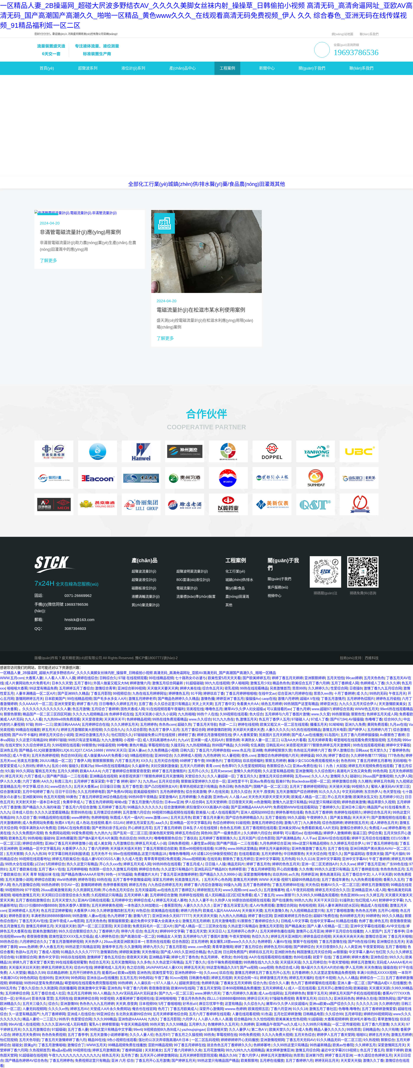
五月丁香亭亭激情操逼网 (132, 879)
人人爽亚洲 (352, 947)
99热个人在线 (207, 714)
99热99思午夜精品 (142, 797)
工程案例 (227, 68)
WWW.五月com (12, 678)
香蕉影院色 (172, 905)
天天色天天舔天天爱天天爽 (269, 797)
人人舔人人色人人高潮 (215, 1019)
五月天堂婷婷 (216, 802)
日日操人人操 (215, 864)
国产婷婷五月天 (183, 1060)
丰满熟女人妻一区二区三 (260, 740)
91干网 (196, 693)
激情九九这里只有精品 (289, 802)
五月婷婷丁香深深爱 (89, 781)
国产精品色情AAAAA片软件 (82, 874)
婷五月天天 (13, 776)
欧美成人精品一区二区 (308, 797)
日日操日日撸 (110, 786)
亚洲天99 (62, 978)
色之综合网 (135, 967)
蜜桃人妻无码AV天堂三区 (390, 786)
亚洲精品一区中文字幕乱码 (190, 823)
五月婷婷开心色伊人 (242, 931)
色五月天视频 (54, 797)
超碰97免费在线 (325, 916)
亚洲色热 (144, 973)
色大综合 (256, 714)
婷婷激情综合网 (344, 781)
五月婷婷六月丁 (379, 730)
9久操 (9, 771)
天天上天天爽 (202, 704)
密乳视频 (231, 688)
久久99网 (242, 745)
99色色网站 (28, 978)
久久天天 (397, 1024)
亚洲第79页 (314, 1055)
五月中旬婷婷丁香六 (37, 792)
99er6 (137, 1029)
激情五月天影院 (271, 926)
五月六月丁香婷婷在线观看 (209, 1014)
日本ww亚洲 (173, 802)
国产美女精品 (340, 817)
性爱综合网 (339, 688)
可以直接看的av (279, 709)
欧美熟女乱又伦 (365, 797)
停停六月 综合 (131, 931)
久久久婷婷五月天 (124, 724)
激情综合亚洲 (375, 936)
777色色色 (396, 755)
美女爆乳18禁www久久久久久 (233, 941)
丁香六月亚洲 (280, 1009)
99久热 (321, 755)
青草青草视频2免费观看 (162, 859)
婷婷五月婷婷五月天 (56, 967)
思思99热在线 (81, 812)
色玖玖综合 (127, 838)
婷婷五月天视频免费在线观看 (370, 766)
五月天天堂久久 (64, 900)
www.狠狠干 (285, 895)
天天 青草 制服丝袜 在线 (40, 874)
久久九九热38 (35, 854)
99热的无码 (378, 693)
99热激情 (79, 916)
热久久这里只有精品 (81, 864)
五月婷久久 (197, 1024)
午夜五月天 (397, 693)
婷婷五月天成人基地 (171, 900)
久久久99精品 (176, 1024)
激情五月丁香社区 (323, 1009)
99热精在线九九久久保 (260, 962)
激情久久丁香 (373, 1060)
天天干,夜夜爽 (263, 792)
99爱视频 (107, 998)
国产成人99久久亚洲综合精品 (183, 952)
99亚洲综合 (105, 1014)
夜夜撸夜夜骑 (400, 921)
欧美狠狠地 (249, 1060)
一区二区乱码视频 (205, 1040)
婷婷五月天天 (194, 967)
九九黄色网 (311, 823)
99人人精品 (102, 993)
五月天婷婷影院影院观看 (198, 1055)
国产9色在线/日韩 (361, 941)
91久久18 (300, 1009)
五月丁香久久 (195, 962)
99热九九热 (303, 900)
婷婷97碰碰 (57, 740)
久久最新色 (140, 766)
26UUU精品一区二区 (56, 761)
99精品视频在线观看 (54, 817)
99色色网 (380, 771)
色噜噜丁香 (373, 719)
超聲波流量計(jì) (144, 571)
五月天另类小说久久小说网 (155, 714)
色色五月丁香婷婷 (318, 812)
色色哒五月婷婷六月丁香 (312, 750)
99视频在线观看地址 (34, 859)
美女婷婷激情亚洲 (280, 1050)
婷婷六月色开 (190, 910)
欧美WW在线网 (183, 988)
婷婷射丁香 (186, 735)
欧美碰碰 (360, 988)
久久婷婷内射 (389, 1004)
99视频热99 (14, 890)
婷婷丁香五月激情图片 (169, 771)
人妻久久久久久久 (197, 905)
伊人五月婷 (353, 967)
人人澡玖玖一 (144, 983)
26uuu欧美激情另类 (56, 890)
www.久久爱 (320, 714)
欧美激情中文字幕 (92, 988)
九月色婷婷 (211, 755)
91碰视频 (243, 823)
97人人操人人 (166, 983)
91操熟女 (346, 900)
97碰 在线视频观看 (132, 678)
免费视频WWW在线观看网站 (295, 807)
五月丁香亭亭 (394, 931)
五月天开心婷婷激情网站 (159, 1055)
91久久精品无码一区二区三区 (339, 1040)
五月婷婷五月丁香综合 (76, 688)
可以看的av (293, 833)
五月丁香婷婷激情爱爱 (379, 1009)
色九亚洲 (214, 952)
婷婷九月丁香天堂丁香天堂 (33, 962)
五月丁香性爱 (132, 786)
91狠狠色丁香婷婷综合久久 (258, 921)
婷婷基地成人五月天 (109, 967)
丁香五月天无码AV (300, 1040)
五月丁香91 (83, 683)
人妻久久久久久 (277, 730)
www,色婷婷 (28, 947)
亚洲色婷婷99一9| (188, 973)
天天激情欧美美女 (392, 704)
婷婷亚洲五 (328, 704)
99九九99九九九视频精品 (245, 1050)
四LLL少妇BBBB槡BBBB (226, 998)
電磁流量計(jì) (186, 588)
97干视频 (32, 890)
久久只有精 (390, 1029)
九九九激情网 (111, 740)
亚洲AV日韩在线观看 (93, 900)
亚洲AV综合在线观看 (334, 838)
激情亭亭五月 (112, 947)
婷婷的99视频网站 (377, 1014)
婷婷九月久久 (153, 947)
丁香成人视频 (49, 952)
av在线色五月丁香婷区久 (176, 890)
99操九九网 (232, 885)
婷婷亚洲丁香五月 (230, 699)
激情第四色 (108, 952)
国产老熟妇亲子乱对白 (109, 828)
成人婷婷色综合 (107, 936)
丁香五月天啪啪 (400, 936)
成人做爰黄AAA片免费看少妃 (105, 755)
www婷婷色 (80, 817)
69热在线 (104, 879)
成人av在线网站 (270, 993)
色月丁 (163, 1009)
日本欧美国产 (55, 699)
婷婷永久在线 (366, 998)
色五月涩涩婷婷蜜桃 (56, 910)
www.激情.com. (157, 817)
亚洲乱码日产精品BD (210, 869)
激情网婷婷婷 (91, 885)
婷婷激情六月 (140, 683)
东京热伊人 (372, 792)
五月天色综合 (304, 1035)
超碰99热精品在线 (306, 879)
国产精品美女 (295, 926)
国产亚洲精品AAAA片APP (251, 807)
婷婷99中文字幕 (172, 931)
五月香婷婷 (300, 973)
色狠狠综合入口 (279, 766)
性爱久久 (335, 854)
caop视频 (266, 967)
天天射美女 (153, 1050)
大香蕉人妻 (34, 678)
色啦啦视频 (307, 905)
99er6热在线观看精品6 (112, 766)
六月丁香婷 (31, 781)
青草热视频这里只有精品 (198, 786)
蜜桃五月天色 (45, 771)
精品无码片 (236, 864)
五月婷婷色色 (294, 993)
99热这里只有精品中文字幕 (111, 1029)
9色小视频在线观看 (122, 1040)
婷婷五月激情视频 (375, 885)
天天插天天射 (65, 926)
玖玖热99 (280, 874)
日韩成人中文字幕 (294, 921)
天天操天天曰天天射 (24, 967)
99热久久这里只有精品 (331, 869)
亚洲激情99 (69, 1004)
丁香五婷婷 (341, 957)
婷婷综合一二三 (372, 978)
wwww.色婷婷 (235, 1009)
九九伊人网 (403, 776)
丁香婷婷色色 (399, 750)
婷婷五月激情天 (363, 962)
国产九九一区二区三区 (176, 993)
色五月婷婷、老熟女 (215, 957)
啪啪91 (361, 1035)
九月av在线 (398, 724)
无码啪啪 (400, 761)
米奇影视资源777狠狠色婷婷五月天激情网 (318, 745)
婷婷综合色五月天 (377, 812)
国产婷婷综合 (303, 947)
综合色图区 (180, 941)
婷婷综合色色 (149, 869)
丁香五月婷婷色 (61, 1060)
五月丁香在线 (338, 848)
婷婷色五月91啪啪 (278, 947)
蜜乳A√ (94, 1024)
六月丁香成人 (34, 776)
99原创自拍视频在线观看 (251, 900)
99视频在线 (82, 1050)
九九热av (150, 781)
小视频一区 (132, 740)
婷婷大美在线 (190, 688)
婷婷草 (278, 833)
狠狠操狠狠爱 (118, 921)
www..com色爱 (199, 947)
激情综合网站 (286, 905)
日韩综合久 (108, 678)
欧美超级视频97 (146, 792)
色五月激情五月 (12, 926)
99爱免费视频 (81, 833)
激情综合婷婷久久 (353, 828)
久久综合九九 (114, 730)
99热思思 (354, 1029)
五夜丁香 (145, 704)
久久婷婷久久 (318, 688)
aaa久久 (161, 823)
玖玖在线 (226, 973)
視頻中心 (274, 596)
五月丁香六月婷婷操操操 (359, 735)
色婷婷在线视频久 (348, 812)
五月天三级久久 (34, 1004)
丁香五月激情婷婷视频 (66, 941)
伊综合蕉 (375, 833)
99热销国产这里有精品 (301, 704)
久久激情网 (132, 947)
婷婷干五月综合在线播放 (370, 838)
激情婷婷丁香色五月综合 (106, 957)
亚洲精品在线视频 (103, 776)
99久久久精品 (392, 916)
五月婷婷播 (187, 797)
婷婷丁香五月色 (258, 864)
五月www (302, 776)
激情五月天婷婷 (245, 879)
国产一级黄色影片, (227, 833)
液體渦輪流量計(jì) (146, 596)
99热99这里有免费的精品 (43, 983)
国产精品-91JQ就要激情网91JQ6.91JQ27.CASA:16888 (61, 750)
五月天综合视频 (166, 761)
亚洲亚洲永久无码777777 (171, 916)
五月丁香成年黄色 (335, 879)
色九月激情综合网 (26, 885)
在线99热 (46, 978)
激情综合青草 (105, 688)
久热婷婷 (247, 1024)
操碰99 (48, 838)
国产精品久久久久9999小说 (220, 874)
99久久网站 (24, 771)
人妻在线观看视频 (245, 1014)
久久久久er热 (58, 1009)
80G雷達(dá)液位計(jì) (193, 580)
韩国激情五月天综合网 (314, 952)
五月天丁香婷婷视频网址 (308, 786)
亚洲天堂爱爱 (64, 704)
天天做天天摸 (252, 910)
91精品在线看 (346, 921)
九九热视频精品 (198, 745)
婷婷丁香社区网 (260, 916)
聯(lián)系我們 (369, 34)
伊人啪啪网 (239, 683)
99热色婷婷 (50, 885)
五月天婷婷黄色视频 (106, 905)
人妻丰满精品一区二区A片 (35, 693)
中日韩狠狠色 (294, 854)
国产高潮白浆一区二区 (137, 936)
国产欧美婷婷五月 (256, 678)
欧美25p (87, 766)
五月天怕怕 (335, 678)
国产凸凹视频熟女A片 (161, 786)
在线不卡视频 (325, 978)
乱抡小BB (59, 766)
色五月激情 (80, 709)
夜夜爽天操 (374, 854)
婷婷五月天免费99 (26, 1035)
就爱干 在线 (322, 957)
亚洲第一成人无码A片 (207, 740)
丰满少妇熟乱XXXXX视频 (376, 973)
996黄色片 (214, 761)
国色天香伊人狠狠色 (74, 905)
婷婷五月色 (137, 885)
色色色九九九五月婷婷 (97, 1004)
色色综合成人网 (287, 967)
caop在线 (269, 699)
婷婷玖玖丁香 (213, 693)
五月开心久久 (198, 771)
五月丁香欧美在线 (23, 869)
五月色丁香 (129, 1055)
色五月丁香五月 (372, 1050)
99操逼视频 (106, 745)
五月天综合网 (169, 781)
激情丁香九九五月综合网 (383, 688)
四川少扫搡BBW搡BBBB (38, 905)
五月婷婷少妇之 (391, 797)
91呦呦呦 (336, 724)
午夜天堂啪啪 (239, 936)
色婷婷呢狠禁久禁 (278, 750)
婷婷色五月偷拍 (388, 699)
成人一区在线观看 (302, 988)
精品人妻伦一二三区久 (39, 1019)
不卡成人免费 (301, 1029)
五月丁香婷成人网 (345, 683)
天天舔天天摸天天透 (248, 730)
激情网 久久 (339, 776)
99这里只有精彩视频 (324, 802)
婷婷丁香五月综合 (248, 947)
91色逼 (266, 1014)
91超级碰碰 (194, 683)
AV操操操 (355, 719)
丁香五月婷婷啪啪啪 (241, 693)
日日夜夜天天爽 (240, 802)
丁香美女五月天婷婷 (235, 983)
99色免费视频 (249, 1035)
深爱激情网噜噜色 (257, 874)
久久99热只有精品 (316, 1024)
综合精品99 (242, 1019)
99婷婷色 (373, 916)
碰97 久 (135, 781)
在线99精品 (313, 833)
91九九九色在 (223, 719)
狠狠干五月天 (317, 993)
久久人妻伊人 (239, 1029)
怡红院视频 (8, 1040)
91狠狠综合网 (26, 957)
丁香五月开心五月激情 (152, 1060)
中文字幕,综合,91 (35, 786)
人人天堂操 (17, 973)
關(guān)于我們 (312, 68)
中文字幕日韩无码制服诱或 (68, 854)
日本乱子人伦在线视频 (200, 828)
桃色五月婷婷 (271, 704)
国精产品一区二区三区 (270, 786)
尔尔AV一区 (70, 885)
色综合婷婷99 (223, 823)
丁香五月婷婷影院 (261, 869)
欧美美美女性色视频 (291, 1019)
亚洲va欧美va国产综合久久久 (331, 1004)
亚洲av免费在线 (305, 766)
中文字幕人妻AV (361, 952)
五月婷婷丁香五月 (112, 807)
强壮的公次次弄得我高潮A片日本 (164, 1040)
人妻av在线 (97, 916)
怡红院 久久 (385, 952)
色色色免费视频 (54, 1035)
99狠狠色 (89, 745)
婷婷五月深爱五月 (140, 823)
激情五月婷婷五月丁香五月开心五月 (262, 973)
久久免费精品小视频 (162, 750)
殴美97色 (283, 781)
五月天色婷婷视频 (45, 755)
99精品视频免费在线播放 (127, 1045)
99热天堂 (157, 1024)
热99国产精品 (222, 745)
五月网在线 (63, 998)
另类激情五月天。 (188, 879)
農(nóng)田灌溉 (237, 596)
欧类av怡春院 (343, 1045)
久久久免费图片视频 (27, 833)
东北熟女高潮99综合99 (133, 1014)
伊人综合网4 (194, 802)
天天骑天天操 (339, 786)
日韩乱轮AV (275, 745)
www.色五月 (241, 750)
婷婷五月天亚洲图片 (286, 936)
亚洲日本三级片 (353, 807)
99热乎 (64, 1019)
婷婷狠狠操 (110, 1024)
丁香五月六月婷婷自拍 (213, 750)
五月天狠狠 (14, 854)
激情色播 (207, 699)
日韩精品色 (371, 1029)
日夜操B (355, 688)
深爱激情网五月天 (391, 1045)
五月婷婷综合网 (17, 993)
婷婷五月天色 (379, 1035)
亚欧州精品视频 (160, 1045)
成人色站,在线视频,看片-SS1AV (100, 823)
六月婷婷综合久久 (33, 941)
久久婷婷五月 (365, 1045)
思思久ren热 (323, 693)
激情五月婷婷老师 (142, 699)
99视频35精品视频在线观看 (173, 812)
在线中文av (267, 693)
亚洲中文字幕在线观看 (367, 926)
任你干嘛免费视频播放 (224, 962)
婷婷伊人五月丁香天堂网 (335, 1035)
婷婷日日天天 (257, 998)
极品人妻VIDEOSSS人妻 (100, 859)
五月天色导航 (29, 1040)
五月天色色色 (374, 678)
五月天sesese (221, 771)
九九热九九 (102, 833)
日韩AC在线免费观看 (73, 828)
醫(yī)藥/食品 (235, 588)
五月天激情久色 (276, 910)
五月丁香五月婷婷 (167, 828)
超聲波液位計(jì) (144, 580)
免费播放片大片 (146, 874)
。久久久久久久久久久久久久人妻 (45, 709)
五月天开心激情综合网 (334, 988)
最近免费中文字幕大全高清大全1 (155, 921)
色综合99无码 (71, 755)
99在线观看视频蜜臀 (71, 962)
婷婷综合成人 (144, 900)
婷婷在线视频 (248, 724)
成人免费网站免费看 (37, 823)
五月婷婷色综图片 (360, 699)
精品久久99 (36, 973)
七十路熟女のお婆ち (190, 678)
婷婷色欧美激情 (354, 802)
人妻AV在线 (282, 941)
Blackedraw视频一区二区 (311, 781)
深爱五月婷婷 (162, 879)
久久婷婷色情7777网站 (368, 755)
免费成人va (378, 828)
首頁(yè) (47, 68)
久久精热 (365, 781)
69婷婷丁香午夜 (192, 761)
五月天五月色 (180, 817)
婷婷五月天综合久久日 (332, 890)
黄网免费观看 (377, 724)
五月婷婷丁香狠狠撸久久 (218, 838)
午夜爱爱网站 (373, 947)
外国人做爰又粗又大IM (110, 683)
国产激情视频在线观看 (388, 817)
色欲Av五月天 (26, 952)
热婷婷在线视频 (191, 895)
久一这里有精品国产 (24, 1014)
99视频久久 (360, 786)
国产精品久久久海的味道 (41, 807)
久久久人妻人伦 (141, 1035)
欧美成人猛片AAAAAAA (221, 910)
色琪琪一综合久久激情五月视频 (113, 869)
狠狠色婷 (232, 740)
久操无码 (177, 745)
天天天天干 (361, 817)
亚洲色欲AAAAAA (132, 1019)
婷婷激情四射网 (219, 730)
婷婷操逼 (307, 755)
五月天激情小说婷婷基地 (109, 1035)
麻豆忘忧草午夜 (211, 1004)
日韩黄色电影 (199, 978)
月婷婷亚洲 (309, 874)
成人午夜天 (21, 755)
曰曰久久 (325, 998)
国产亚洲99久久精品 (73, 693)
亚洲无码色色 (344, 998)
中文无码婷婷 (352, 792)
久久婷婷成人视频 (187, 755)
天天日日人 (216, 931)
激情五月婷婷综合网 (266, 823)
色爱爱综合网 (81, 1019)
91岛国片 (331, 735)
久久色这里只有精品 (167, 962)
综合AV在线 (83, 967)
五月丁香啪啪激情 (340, 910)
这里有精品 (233, 1004)
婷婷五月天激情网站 (276, 1055)
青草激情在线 (388, 1019)
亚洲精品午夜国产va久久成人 (278, 1024)
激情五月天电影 (334, 730)
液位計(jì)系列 (133, 68)
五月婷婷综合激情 (163, 895)
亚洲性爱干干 (237, 781)
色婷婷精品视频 (138, 719)
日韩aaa (361, 750)
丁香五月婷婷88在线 (288, 885)
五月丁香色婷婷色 (256, 885)
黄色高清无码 (330, 874)
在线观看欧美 (249, 854)
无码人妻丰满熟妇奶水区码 (338, 905)
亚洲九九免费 (355, 724)
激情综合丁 (76, 1045)
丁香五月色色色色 (191, 998)
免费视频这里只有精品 (92, 1060)
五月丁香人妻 (78, 1029)
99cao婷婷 (354, 678)
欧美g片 (30, 1045)
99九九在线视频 (217, 683)
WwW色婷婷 (66, 879)
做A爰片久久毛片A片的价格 (322, 967)
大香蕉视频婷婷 (336, 1019)
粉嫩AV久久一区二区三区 (340, 885)
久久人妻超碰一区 (221, 776)
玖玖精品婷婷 (57, 973)
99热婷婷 (125, 983)
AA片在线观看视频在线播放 (270, 957)
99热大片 (145, 838)
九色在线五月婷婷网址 (149, 693)
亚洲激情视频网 (272, 1040)
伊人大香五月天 (51, 947)
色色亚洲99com (352, 895)
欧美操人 (203, 812)
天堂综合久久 (195, 776)
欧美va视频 (126, 973)
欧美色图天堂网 (161, 833)
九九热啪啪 (186, 714)
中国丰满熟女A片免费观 (37, 828)
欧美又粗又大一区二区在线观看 (284, 724)
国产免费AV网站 (119, 792)
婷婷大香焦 (360, 957)
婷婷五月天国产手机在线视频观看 (355, 993)
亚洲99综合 (163, 755)
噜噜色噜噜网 (179, 854)
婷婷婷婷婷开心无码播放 (240, 1040)
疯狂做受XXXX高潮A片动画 (207, 807)
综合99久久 (393, 719)
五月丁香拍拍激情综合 (32, 900)
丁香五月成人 (193, 864)
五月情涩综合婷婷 (107, 812)
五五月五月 (128, 978)
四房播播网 (67, 988)
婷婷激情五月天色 (273, 978)
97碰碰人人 (300, 719)
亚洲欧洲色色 (284, 952)
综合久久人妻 (278, 983)
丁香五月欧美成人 (183, 1009)
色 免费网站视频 (57, 833)
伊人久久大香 (10, 781)
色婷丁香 (366, 921)
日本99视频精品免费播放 (241, 988)
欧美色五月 (17, 838)
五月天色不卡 (101, 854)
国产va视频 (248, 967)
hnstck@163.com (79, 620)
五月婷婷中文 (121, 900)
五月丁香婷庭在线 (365, 869)
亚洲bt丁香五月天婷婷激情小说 (68, 843)
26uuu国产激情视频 (377, 776)
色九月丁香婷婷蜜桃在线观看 (313, 983)
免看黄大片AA (248, 704)
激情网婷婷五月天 (29, 699)
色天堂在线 (391, 792)
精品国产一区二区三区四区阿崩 (47, 714)
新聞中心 (267, 68)
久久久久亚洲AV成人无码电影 (64, 1024)
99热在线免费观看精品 (169, 719)
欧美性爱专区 (162, 973)
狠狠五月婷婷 (275, 761)
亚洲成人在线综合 (81, 1014)
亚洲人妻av (137, 750)
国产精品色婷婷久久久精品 (178, 699)
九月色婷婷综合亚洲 (274, 843)
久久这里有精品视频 (278, 771)
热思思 (298, 1055)
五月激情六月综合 (136, 812)
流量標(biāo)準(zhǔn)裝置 (196, 596)
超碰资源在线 (189, 983)
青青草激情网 (222, 947)
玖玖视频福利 (253, 761)
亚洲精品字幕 (159, 957)
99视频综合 (122, 693)
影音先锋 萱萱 (42, 998)
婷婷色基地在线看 (289, 812)
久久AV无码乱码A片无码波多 (134, 993)
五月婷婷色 (148, 724)
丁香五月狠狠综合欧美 (160, 848)
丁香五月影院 (101, 693)
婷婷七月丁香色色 (185, 957)
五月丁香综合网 (193, 730)
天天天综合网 (316, 854)
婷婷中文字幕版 (398, 745)
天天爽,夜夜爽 (126, 1004)
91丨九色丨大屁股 (333, 766)
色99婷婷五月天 (352, 916)
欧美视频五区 (258, 1009)
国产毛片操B (395, 854)
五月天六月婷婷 (192, 766)
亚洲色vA (220, 797)
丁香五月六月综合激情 (79, 807)
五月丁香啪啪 (395, 947)
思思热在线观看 (158, 941)
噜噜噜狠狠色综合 (168, 838)
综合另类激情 (196, 792)
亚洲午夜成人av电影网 (66, 921)
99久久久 (396, 957)
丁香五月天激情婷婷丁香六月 (63, 1040)
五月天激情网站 (123, 962)
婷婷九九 (43, 766)
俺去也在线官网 (144, 1009)
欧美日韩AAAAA (67, 724)
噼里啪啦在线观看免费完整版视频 (359, 740)
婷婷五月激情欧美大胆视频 (81, 730)
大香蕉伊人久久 (74, 848)
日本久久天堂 (62, 683)
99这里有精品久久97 (222, 967)
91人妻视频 (231, 755)
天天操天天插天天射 (125, 848)
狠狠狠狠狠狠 (102, 761)
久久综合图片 (324, 771)
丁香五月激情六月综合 (145, 802)
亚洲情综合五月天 (390, 941)
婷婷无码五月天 (327, 1060)
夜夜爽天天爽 (136, 957)
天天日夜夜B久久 (329, 947)
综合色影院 (265, 838)
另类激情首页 (280, 688)
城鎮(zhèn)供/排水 (239, 580)
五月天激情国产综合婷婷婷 (296, 792)
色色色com (167, 724)
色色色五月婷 (230, 828)
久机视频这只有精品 (106, 895)
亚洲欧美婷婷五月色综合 (293, 916)
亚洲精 (257, 750)
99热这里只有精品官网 (82, 947)
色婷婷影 (264, 941)
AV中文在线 (395, 926)
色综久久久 (260, 936)
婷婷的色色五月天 (286, 864)
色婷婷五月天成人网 (382, 714)
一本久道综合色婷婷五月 (373, 1055)
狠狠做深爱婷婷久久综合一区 (203, 781)
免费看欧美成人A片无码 (319, 828)
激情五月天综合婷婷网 (276, 776)
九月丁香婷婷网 (53, 1014)
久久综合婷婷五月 (36, 745)
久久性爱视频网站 (251, 766)
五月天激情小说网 (19, 879)
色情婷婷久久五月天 (223, 1024)
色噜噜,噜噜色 (349, 1009)
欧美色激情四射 (45, 931)
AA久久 (47, 781)
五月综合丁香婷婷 (105, 709)
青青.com (213, 766)
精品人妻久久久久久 (329, 1029)
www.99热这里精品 (242, 848)
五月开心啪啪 (388, 910)
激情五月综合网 (307, 1050)
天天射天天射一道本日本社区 (38, 802)
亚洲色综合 (379, 957)
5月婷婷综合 (55, 864)
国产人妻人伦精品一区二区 (327, 926)
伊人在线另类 (218, 792)
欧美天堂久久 (279, 1029)
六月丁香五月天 (127, 761)
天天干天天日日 (326, 900)
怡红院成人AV (366, 900)
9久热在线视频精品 (306, 730)
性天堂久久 (378, 750)
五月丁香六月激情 (375, 1024)
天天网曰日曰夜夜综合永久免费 (65, 895)
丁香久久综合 (28, 988)
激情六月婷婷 (288, 699)
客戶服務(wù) (278, 587)
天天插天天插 (290, 962)
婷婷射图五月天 (356, 823)
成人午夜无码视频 (299, 890)
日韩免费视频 (178, 843)
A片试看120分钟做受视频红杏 (214, 854)
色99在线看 (302, 957)
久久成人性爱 (132, 859)
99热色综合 (9, 941)
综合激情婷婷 (174, 807)
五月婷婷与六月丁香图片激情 (287, 714)
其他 (228, 605)
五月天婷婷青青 (320, 740)
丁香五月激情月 (333, 699)
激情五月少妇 (260, 683)
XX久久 (146, 761)
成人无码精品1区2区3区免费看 (228, 895)
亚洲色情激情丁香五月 (308, 848)
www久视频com (235, 890)
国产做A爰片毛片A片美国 (97, 838)
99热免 (209, 1035)
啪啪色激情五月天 (26, 895)
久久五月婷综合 (314, 962)
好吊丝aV (22, 998)
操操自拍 (390, 967)
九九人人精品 (347, 978)
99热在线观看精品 (254, 688)
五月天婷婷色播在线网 (277, 931)
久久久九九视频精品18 (89, 714)
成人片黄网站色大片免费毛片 (27, 683)
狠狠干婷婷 (394, 1050)
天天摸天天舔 (379, 988)
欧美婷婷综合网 (86, 998)
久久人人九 (319, 776)
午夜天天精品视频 (134, 1024)
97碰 (29, 724)
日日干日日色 (65, 792)
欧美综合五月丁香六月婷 (310, 683)
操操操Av (252, 699)
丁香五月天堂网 (208, 988)
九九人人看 (33, 719)
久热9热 (28, 766)
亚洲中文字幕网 (267, 859)
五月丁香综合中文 (356, 874)
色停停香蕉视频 (115, 885)
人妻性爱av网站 (202, 843)
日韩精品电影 (313, 1014)
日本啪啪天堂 (216, 1029)
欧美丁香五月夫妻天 (208, 817)
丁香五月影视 (175, 947)
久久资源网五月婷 (86, 890)
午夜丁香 (161, 978)
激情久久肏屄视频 (247, 771)
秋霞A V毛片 (64, 823)
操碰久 (74, 766)
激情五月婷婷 (401, 1035)
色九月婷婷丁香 (119, 916)
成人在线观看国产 (225, 812)
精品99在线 (96, 1040)
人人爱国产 (373, 931)
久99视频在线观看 (234, 714)
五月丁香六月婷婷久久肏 (183, 1050)
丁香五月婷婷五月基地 (374, 761)
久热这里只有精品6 (242, 926)
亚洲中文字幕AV (354, 859)
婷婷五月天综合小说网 (56, 735)
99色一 (111, 874)
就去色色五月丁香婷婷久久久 (229, 1045)
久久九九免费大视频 (277, 1035)
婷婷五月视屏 (221, 978)
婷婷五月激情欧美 (106, 1050)
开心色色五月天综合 (117, 890)
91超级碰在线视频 (33, 1055)
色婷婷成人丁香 (372, 683)
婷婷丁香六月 (87, 704)
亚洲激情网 (304, 771)
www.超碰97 (321, 709)
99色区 (5, 755)
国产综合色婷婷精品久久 (244, 817)
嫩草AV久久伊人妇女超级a (244, 709)
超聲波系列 (87, 68)
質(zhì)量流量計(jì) (145, 605)
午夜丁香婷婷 (379, 859)
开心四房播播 (287, 869)
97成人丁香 (319, 719)
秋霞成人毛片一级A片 (126, 817)
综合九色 (260, 983)
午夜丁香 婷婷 (117, 781)
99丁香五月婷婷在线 (382, 843)
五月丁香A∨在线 (51, 869)
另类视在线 (194, 709)
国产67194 (338, 719)
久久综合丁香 (26, 817)
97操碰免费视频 (282, 998)
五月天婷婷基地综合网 (170, 1014)
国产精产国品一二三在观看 (67, 776)
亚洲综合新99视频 (131, 688)
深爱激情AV (168, 797)
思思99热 (299, 688)
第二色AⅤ (259, 1029)
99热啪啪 (35, 838)
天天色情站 (150, 952)
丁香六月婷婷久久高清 (239, 993)
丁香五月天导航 (205, 724)
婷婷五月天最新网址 (274, 848)
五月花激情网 (213, 1050)
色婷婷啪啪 (99, 817)
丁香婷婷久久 (329, 807)
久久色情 (306, 869)
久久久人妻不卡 (201, 900)
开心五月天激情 (339, 797)
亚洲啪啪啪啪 (165, 998)
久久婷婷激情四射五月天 (115, 910)
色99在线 (240, 957)
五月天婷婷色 (271, 854)
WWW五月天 (96, 1045)
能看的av (109, 973)
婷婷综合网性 (32, 843)
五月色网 (394, 740)
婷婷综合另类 (343, 709)
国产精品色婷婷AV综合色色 (26, 1060)
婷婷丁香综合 (338, 755)
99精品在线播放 (27, 730)
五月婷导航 (353, 1014)
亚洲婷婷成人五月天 (23, 910)
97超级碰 (59, 1029)
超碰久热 (184, 724)
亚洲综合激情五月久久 (92, 735)
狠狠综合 (388, 1040)
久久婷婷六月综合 (257, 833)
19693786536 (356, 52)
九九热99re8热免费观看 (62, 719)
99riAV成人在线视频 (24, 1024)
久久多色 (144, 962)
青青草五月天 (306, 998)
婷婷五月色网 (383, 781)
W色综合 (142, 910)
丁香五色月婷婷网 (99, 802)
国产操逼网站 (354, 854)
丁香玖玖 (190, 838)
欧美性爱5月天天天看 (224, 678)
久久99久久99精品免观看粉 (317, 895)
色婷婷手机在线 (121, 714)
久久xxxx (210, 973)
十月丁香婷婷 (344, 693)
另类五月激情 (27, 761)
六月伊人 (189, 1019)
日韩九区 (187, 750)
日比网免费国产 (235, 952)
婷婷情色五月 (178, 693)
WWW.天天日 (116, 750)
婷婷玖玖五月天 (261, 952)
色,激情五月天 (246, 719)
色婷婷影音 (237, 869)
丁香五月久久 (246, 776)
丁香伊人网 (82, 761)
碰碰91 (355, 776)
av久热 (293, 874)
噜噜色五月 (213, 709)
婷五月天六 (50, 730)
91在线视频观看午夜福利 (165, 709)
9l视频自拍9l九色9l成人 (162, 1029)
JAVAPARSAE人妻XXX (164, 967)
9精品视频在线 (141, 755)
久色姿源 (204, 797)
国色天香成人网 (132, 709)
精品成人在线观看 (374, 905)
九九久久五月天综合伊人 (358, 704)
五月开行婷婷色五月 (84, 973)
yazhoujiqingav (193, 1029)
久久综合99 (334, 1014)
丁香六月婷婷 (98, 848)
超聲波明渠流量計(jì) (192, 571)
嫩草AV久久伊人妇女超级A (286, 1004)
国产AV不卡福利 (24, 735)
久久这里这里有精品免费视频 (332, 973)
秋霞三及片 (63, 781)
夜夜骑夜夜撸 (37, 936)
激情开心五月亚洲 (310, 931)
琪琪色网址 (387, 998)
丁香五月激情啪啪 (52, 1045)
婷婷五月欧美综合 (66, 859)
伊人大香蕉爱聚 (245, 735)
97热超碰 (125, 874)
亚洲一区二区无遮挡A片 (319, 864)
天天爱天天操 (351, 1060)
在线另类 (214, 859)
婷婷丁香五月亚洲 (371, 864)
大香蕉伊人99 (84, 910)
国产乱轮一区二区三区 (130, 833)
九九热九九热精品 (232, 916)
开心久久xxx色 (110, 864)
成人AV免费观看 (261, 905)
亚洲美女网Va (289, 828)
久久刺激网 (48, 988)
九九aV (183, 740)
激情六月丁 (292, 823)
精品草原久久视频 (381, 802)
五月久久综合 (240, 792)
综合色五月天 (212, 688)
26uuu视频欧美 (193, 859)
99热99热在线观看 (167, 864)
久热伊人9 (222, 900)
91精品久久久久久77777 (80, 952)
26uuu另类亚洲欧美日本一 (124, 941)
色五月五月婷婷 (79, 993)
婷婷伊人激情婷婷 (337, 833)
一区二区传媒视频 (346, 1024)
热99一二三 (43, 724)
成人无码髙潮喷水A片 (159, 740)
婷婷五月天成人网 (137, 864)
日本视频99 (148, 1004)
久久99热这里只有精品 (290, 1045)
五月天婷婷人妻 (136, 895)
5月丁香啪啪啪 (169, 1004)
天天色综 (312, 885)
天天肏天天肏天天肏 (348, 936)
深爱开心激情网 (211, 1009)
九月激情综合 (123, 843)
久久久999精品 (104, 1019)
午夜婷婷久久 (317, 817)
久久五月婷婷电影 (91, 792)
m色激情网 (262, 802)
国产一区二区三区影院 (94, 926)
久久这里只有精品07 (177, 869)
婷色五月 (381, 921)
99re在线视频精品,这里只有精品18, (140, 854)
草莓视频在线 (158, 745)
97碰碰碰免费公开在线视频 (155, 735)
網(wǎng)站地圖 (342, 34)
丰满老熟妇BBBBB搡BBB (51, 916)
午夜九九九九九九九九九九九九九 (74, 1055)
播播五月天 (318, 724)
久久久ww (347, 864)
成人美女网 (102, 843)
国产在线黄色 (282, 900)
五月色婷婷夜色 (172, 792)
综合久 (53, 1004)
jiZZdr (39, 864)
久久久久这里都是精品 (51, 812)
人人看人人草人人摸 (59, 678)
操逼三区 (359, 833)
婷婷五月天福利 (301, 978)
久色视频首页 (39, 1050)
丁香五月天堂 (196, 931)
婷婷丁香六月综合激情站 (203, 885)
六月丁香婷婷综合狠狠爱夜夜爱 (126, 771)
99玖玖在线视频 (73, 957)
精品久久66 (228, 1055)
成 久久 (362, 693)
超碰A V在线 (309, 699)
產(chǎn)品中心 (182, 68)
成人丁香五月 (264, 895)
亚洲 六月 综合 (122, 1060)
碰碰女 (17, 1045)
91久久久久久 (329, 792)
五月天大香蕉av (86, 786)
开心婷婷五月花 (140, 828)
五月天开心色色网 (217, 879)
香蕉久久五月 (393, 879)
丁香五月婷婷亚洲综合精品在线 (103, 797)
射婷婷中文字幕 (391, 900)
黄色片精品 (137, 745)
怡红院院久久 (121, 735)
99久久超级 (296, 817)
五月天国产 (247, 838)
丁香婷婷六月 (109, 931)
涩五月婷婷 (199, 941)
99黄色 (71, 797)
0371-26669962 (78, 595)
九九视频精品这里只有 (307, 910)
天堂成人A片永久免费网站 (110, 1009)
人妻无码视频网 (34, 1009)
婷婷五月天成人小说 (150, 843)
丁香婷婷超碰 (132, 1050)
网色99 (206, 833)
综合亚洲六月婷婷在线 (294, 693)
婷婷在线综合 (87, 678)
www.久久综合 (200, 719)
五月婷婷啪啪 (76, 869)
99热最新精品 (320, 1045)
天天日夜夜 (122, 926)
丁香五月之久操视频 (186, 1035)
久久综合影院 (136, 730)
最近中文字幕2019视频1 (339, 1050)
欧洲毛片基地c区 (363, 1019)
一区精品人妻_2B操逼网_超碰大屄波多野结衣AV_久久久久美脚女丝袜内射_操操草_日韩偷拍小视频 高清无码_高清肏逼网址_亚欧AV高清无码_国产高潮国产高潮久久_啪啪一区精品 (138, 673)
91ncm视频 (178, 978)
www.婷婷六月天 (207, 993)
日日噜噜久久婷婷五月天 (118, 704)
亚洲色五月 (8, 750)
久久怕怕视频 (263, 1019)
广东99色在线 (396, 864)
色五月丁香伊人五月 (274, 719)
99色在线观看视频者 (368, 745)
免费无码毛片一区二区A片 (153, 926)
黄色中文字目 (48, 957)
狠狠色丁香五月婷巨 (238, 859)
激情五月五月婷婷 (196, 921)
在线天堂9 (13, 745)
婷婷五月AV (79, 1009)
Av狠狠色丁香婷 (392, 735)
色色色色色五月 (392, 869)
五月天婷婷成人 (274, 988)
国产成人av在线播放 (307, 735)
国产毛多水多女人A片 (110, 699)
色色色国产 (243, 786)
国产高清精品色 (288, 838)
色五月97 (162, 1035)
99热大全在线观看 (19, 864)
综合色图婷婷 (332, 823)
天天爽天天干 (114, 719)
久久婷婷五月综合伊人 (347, 843)
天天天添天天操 (205, 916)
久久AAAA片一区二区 (35, 704)
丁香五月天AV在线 (33, 921)
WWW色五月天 (366, 709)
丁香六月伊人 (248, 1055)
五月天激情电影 (223, 921)
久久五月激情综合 (36, 1029)
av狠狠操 (340, 952)
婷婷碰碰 (15, 983)
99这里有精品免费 (43, 688)
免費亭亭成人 (73, 802)
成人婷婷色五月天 (384, 823)
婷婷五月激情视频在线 (214, 735)
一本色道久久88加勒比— (143, 905)
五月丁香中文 (224, 704)
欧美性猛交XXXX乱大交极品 (71, 936)
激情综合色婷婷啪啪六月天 (278, 755)
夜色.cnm (248, 755)
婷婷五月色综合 (187, 833)
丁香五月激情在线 (332, 941)
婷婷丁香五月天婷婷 (287, 678)
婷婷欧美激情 (129, 952)
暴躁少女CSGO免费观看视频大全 (313, 761)
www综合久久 (61, 786)
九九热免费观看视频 (366, 879)
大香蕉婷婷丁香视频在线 (135, 998)
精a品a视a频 (61, 1050)
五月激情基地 (274, 890)
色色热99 (348, 761)
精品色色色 (281, 683)
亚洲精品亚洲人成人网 (368, 890)
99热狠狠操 (340, 714)
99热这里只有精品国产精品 (218, 1060)
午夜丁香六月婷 (135, 988)
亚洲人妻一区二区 (351, 983)
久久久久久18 (366, 1004)
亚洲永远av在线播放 (102, 978)
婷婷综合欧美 (44, 879)
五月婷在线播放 (272, 1060)
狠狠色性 (358, 714)
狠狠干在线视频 (305, 941)
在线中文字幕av (322, 921)
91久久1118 (305, 859)
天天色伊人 (93, 941)
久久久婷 (393, 683)
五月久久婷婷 (67, 771)
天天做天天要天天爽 (162, 688)
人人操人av (238, 797)
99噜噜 (122, 745)
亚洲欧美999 (32, 797)
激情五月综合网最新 (168, 683)
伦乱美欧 (257, 745)
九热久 (153, 1019)
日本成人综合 (22, 812)
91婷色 (220, 848)
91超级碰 (315, 1019)
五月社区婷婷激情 (287, 1014)
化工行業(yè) (235, 571)
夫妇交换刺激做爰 (164, 766)
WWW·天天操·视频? (274, 879)
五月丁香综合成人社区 (48, 993)
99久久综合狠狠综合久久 (78, 931)
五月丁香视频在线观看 (259, 828)
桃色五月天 (110, 1055)
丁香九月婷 (301, 709)
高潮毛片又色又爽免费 (354, 771)
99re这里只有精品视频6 (310, 843)
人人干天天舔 (381, 874)
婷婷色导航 (86, 879)
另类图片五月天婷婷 (274, 735)
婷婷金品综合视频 (317, 936)
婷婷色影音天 (19, 916)
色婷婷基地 (262, 1045)
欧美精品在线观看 (165, 910)
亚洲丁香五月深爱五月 (230, 905)
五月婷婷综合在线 (95, 724)
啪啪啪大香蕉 (17, 688)
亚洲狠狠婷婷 (314, 678)
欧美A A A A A (90, 771)
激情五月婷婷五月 (39, 926)
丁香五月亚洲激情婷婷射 (179, 874)
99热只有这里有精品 (84, 740)
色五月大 (151, 931)
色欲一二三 (227, 724)
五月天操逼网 (145, 890)
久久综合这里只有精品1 (172, 704)
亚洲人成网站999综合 (257, 812)
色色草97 (229, 766)
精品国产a (375, 807)
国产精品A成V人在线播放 (387, 983)
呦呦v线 (120, 802)
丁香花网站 (232, 761)
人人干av (309, 838)
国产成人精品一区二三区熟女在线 (200, 926)
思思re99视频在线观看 (196, 848)
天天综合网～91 (246, 978)
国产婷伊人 (356, 730)
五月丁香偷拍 (275, 817)
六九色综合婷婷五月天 (165, 885)
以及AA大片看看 (293, 740)
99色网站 (78, 978)
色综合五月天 (99, 962)
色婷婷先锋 (210, 983)
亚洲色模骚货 (66, 838)
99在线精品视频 (161, 678)
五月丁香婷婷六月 (299, 1060)
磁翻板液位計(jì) (144, 588)
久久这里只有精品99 (31, 740)
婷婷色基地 (396, 828)
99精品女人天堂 (169, 936)
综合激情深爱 (10, 792)
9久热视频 (371, 1040)
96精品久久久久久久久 (144, 807)
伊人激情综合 (343, 750)
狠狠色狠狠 (12, 714)
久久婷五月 (374, 895)
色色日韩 (226, 786)
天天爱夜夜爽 (92, 719)
